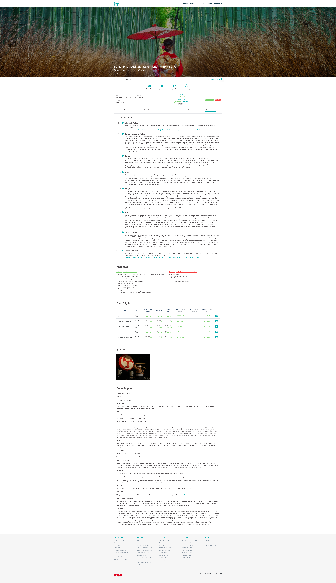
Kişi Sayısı (140, 95)
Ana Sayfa (184, 3)
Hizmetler (147, 110)
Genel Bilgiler (210, 110)
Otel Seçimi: (118, 100)
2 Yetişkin (140, 97)
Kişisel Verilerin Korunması (203, 573)
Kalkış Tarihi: (118, 95)
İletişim (203, 3)
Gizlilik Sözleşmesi (217, 573)
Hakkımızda (194, 3)
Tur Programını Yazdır (213, 79)
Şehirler (189, 110)
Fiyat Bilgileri (168, 110)
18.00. (185, 495)
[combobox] (125, 97)
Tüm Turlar (125, 79)
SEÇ (217, 315)
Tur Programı (125, 110)
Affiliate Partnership (215, 3)
